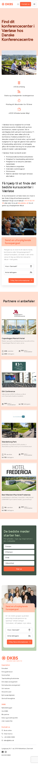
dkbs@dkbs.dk (23, 203)
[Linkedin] (3, 752)
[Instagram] (6, 752)
